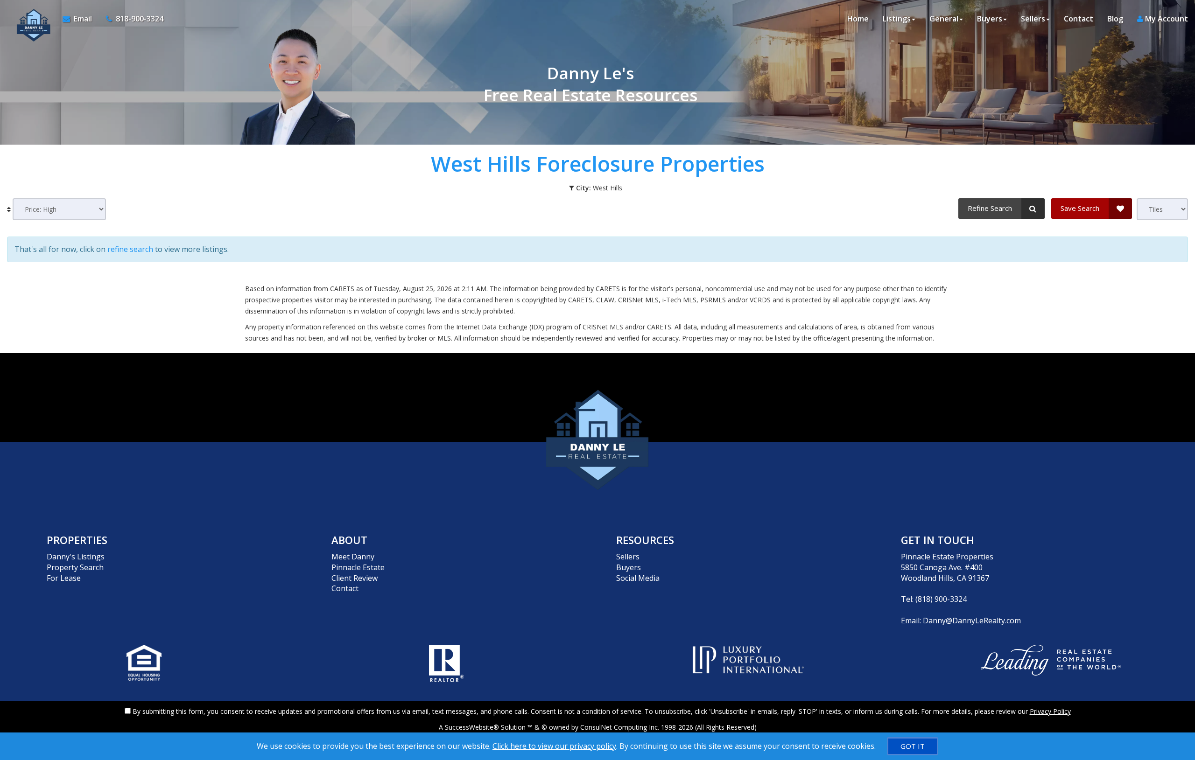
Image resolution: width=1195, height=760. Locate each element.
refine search (130, 249)
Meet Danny (352, 556)
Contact (1078, 19)
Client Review (354, 578)
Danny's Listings (76, 556)
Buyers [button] (989, 19)
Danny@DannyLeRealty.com (972, 620)
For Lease (64, 578)
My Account (1165, 19)
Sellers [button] (1033, 19)
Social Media (638, 578)
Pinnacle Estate (358, 567)
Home (858, 19)
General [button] (943, 19)
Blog (1115, 19)
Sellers (628, 556)
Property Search (75, 567)
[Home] (31, 18)
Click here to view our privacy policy (554, 746)
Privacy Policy (1050, 711)
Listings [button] (897, 19)
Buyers (628, 567)
